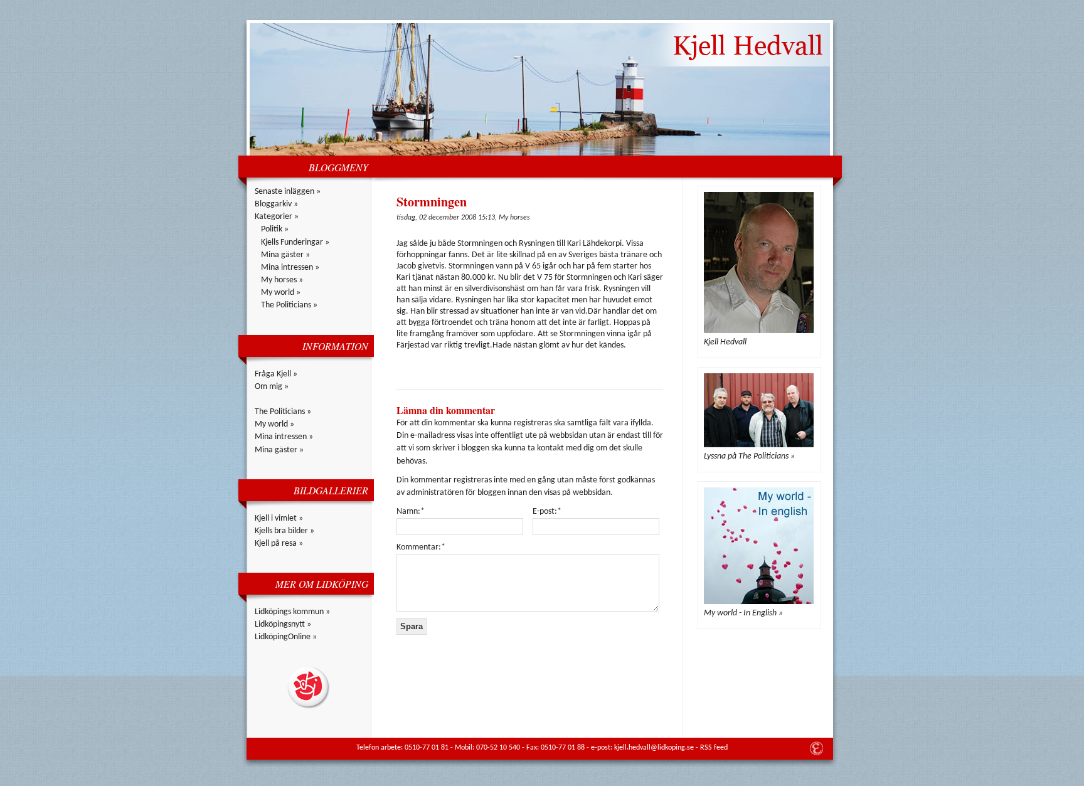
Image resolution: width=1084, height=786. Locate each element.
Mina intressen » (290, 267)
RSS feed (714, 747)
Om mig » (272, 386)
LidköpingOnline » (286, 637)
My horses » (282, 280)
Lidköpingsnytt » (283, 624)
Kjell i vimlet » (279, 518)
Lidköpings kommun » (292, 612)
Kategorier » (277, 216)
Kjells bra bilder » (284, 531)
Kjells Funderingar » (295, 242)
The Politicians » (289, 305)
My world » (280, 292)
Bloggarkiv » (276, 204)
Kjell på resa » (279, 543)
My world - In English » (743, 613)
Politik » (275, 229)
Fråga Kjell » (276, 374)
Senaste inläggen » (288, 191)
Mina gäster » (285, 255)
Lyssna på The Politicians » (749, 456)
